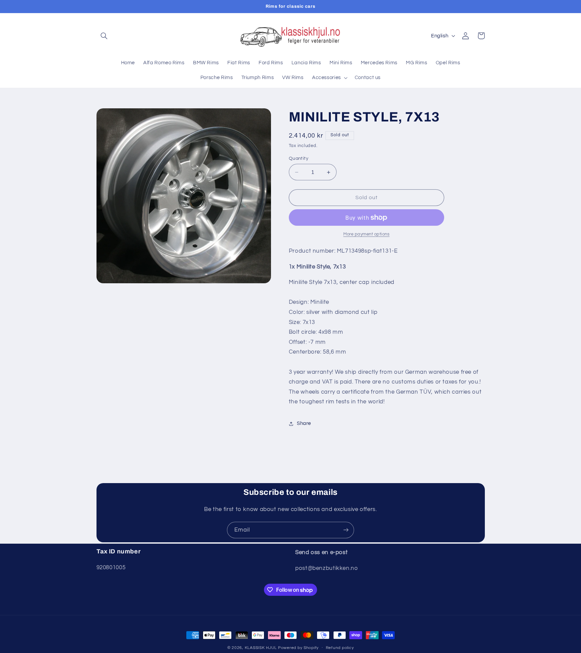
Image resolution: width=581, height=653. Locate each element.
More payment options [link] (366, 234)
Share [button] (304, 423)
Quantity (298, 158)
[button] (104, 35)
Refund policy (340, 648)
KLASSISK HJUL (261, 648)
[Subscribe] (346, 530)
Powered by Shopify (298, 648)
